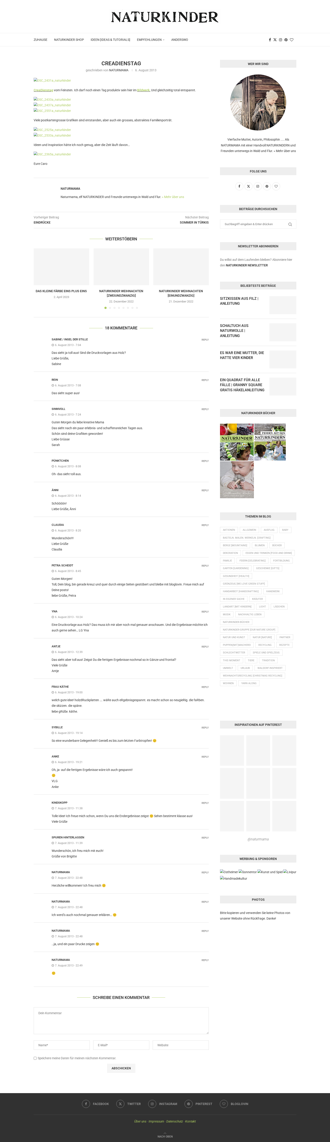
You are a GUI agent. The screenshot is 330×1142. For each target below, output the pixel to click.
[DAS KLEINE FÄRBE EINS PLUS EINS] (61, 266)
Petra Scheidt (62, 565)
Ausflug (269, 530)
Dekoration (230, 553)
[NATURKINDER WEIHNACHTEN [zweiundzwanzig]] (121, 266)
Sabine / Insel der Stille (70, 339)
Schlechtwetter (234, 652)
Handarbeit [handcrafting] (241, 591)
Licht (262, 606)
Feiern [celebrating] (253, 560)
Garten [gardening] (236, 568)
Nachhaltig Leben (250, 614)
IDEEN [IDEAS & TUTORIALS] (110, 39)
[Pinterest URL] (232, 750)
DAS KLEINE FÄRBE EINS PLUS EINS (61, 291)
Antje (56, 646)
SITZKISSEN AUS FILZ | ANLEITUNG (239, 301)
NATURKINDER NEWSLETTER (247, 265)
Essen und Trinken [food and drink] (269, 553)
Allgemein (249, 530)
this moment (231, 660)
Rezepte (284, 645)
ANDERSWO (179, 39)
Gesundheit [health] (236, 576)
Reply (205, 340)
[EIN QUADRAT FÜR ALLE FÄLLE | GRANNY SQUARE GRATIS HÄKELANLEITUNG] (282, 387)
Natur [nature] (262, 637)
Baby (285, 530)
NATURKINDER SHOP (69, 39)
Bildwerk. (143, 90)
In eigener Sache (233, 599)
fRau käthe (60, 686)
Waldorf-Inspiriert (270, 668)
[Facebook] (270, 39)
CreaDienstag (43, 90)
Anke (55, 756)
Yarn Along (249, 683)
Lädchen (279, 606)
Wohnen (228, 683)
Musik (227, 614)
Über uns (140, 1121)
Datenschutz (174, 1121)
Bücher (277, 545)
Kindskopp (59, 802)
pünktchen (60, 460)
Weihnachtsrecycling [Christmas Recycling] (252, 675)
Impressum (156, 1121)
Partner (284, 637)
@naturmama (258, 839)
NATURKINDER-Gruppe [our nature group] (249, 629)
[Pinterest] (286, 39)
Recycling (265, 645)
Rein (55, 379)
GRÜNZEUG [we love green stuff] (244, 583)
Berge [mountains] (235, 545)
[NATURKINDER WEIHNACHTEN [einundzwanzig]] (181, 266)
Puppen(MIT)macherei (237, 645)
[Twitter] (275, 39)
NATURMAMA (118, 70)
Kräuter (257, 599)
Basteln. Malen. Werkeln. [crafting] (247, 537)
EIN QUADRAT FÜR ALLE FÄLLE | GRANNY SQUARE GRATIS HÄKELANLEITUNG (242, 385)
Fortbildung (281, 560)
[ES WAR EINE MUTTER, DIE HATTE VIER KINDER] (282, 359)
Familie (227, 560)
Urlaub (245, 668)
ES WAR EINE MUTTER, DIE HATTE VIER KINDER (242, 355)
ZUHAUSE (40, 39)
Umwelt (228, 668)
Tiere (251, 660)
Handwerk (273, 591)
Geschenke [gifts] (267, 568)
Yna (54, 611)
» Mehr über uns (173, 197)
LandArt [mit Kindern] (237, 606)
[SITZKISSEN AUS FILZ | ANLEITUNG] (282, 305)
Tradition (268, 660)
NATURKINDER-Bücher (236, 622)
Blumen (260, 545)
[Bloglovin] (291, 39)
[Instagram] (280, 39)
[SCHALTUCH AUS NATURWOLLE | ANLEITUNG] (282, 332)
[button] (40, 278)
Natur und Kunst (234, 637)
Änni (55, 490)
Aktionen (229, 530)
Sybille (57, 727)
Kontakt (190, 1121)
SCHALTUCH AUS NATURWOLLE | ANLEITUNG (234, 331)
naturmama (61, 872)
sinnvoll (58, 409)
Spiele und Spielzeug (266, 652)
